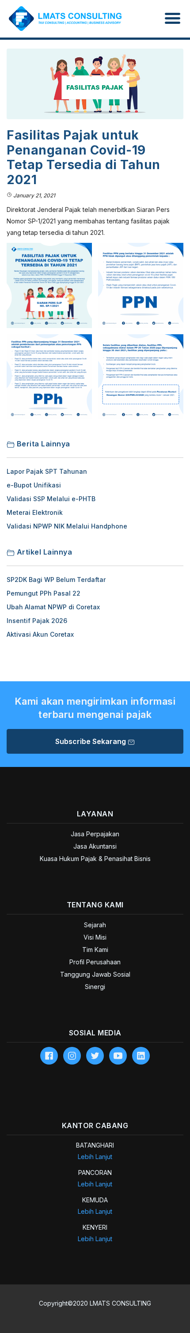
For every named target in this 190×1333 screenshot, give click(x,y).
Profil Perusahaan (95, 962)
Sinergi (95, 986)
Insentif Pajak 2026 (37, 620)
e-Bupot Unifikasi (34, 485)
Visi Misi (95, 937)
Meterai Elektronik (35, 512)
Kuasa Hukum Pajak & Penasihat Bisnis (95, 858)
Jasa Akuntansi (95, 846)
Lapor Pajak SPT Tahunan (47, 471)
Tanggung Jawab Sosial (95, 974)
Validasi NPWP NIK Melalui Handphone (67, 526)
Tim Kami (95, 949)
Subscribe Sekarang (91, 741)
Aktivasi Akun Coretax (40, 634)
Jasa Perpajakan (95, 834)
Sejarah (95, 925)
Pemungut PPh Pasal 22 (43, 593)
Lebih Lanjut (95, 1156)
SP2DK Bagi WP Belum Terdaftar (56, 579)
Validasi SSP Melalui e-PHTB (51, 498)
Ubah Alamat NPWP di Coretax (53, 607)
